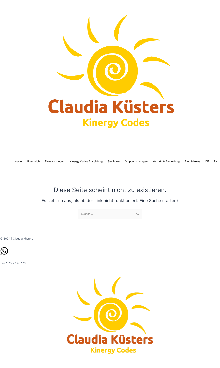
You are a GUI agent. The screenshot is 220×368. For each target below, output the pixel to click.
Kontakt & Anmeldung (166, 161)
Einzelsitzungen (54, 161)
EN (215, 161)
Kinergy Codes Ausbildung (86, 161)
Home (18, 161)
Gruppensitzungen (136, 161)
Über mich (33, 161)
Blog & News (192, 161)
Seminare (114, 161)
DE (207, 161)
